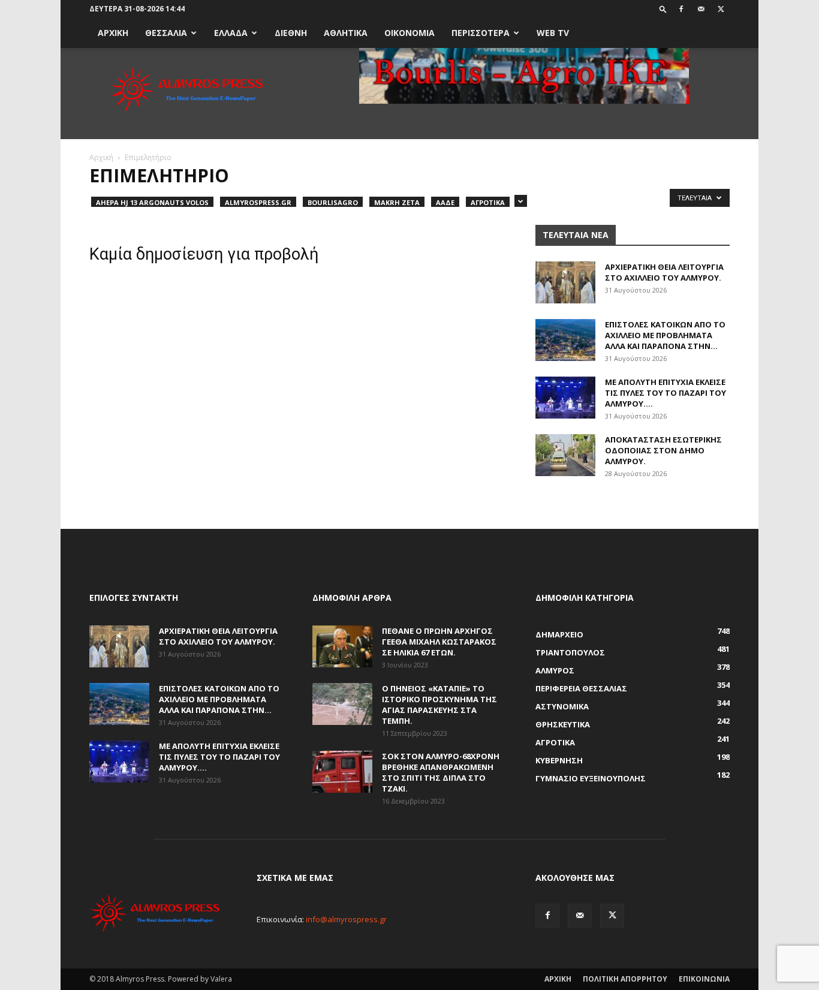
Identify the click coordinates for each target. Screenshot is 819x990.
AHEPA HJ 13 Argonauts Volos (152, 202)
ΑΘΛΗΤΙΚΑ (346, 32)
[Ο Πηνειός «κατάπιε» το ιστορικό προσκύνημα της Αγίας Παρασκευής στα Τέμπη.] (342, 704)
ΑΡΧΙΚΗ (113, 32)
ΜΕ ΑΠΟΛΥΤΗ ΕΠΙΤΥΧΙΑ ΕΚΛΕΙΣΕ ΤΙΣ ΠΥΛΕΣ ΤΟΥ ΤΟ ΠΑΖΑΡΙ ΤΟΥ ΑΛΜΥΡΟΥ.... (665, 393)
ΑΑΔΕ (445, 202)
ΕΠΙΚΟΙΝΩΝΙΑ (704, 979)
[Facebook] (681, 9)
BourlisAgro (333, 202)
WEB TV (553, 32)
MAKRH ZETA (397, 202)
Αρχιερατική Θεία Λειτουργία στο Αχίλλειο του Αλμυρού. (664, 272)
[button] (663, 8)
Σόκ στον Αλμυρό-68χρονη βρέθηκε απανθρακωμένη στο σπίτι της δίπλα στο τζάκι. (440, 772)
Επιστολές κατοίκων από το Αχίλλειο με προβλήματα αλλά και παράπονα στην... (665, 335)
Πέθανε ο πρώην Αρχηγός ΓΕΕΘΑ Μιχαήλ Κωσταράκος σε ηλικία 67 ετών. (439, 641)
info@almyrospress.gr (346, 919)
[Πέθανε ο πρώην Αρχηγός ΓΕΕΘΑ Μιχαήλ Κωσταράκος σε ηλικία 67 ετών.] (342, 646)
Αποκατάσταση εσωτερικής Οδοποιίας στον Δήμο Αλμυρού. (663, 450)
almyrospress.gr (258, 202)
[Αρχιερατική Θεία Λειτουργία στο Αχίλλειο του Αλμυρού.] (565, 282)
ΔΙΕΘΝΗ (291, 32)
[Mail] (701, 9)
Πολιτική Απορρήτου (625, 979)
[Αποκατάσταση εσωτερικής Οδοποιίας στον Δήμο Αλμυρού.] (565, 455)
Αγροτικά (488, 202)
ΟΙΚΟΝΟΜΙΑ (409, 32)
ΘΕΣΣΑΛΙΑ (166, 32)
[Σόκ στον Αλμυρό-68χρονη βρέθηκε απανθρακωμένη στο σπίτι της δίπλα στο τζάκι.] (342, 772)
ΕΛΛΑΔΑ (231, 32)
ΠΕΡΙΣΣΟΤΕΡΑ (480, 32)
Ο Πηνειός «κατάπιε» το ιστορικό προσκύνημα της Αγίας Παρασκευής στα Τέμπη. (439, 704)
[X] (721, 9)
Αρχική (101, 157)
